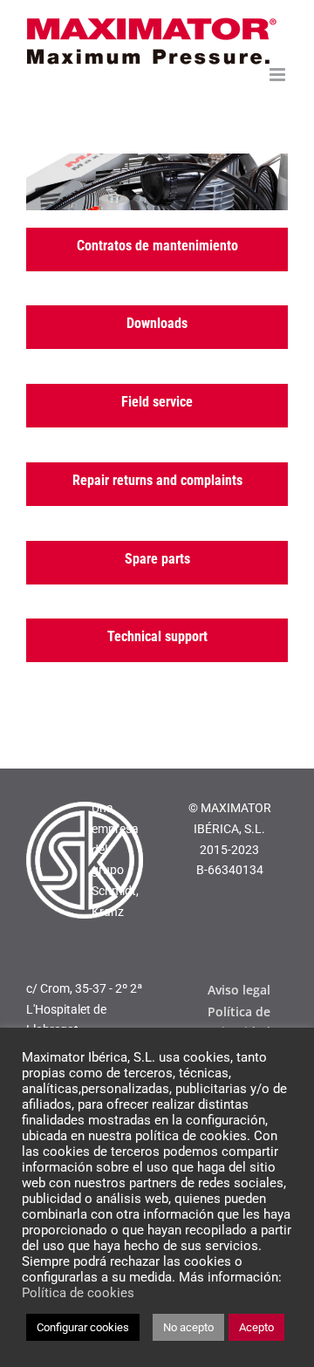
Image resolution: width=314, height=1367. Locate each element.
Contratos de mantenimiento (157, 245)
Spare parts (157, 558)
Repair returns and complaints (157, 480)
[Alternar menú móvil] (279, 74)
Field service (157, 401)
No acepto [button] (188, 1327)
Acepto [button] (256, 1327)
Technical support (157, 636)
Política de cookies (78, 1293)
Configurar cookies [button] (83, 1327)
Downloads (157, 323)
